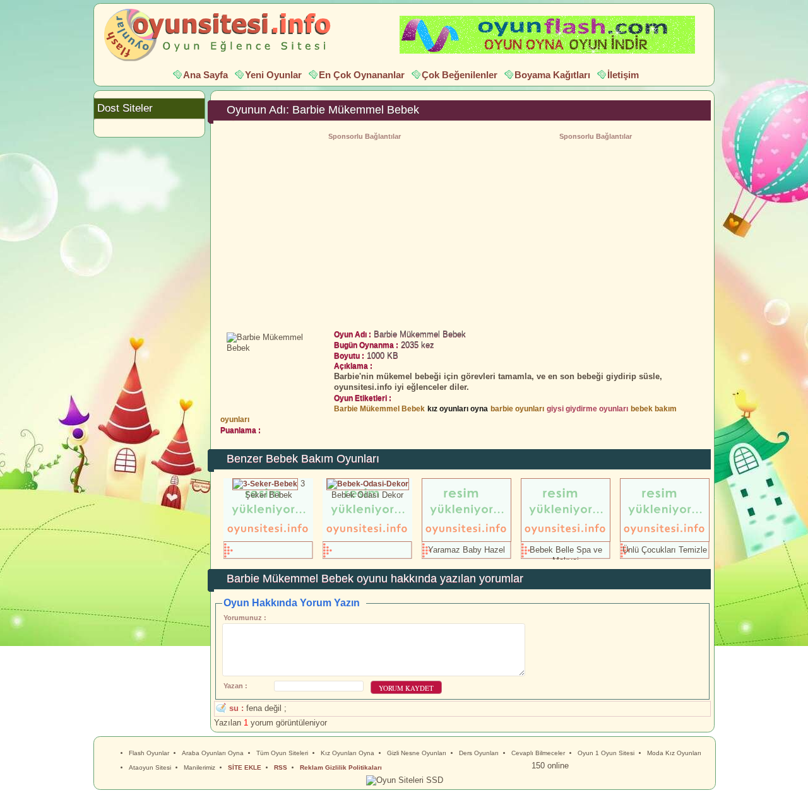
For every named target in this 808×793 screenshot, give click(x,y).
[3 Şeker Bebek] (265, 483)
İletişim (623, 74)
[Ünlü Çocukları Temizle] (665, 539)
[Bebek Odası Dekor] (367, 483)
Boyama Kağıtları (552, 74)
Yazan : (235, 686)
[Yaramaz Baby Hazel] (466, 539)
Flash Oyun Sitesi (223, 35)
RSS (280, 767)
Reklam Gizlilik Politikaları (341, 767)
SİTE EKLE (244, 767)
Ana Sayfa (205, 74)
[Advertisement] (595, 231)
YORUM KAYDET (406, 688)
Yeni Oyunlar (273, 74)
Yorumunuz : (244, 617)
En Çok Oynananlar (362, 74)
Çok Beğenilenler (459, 74)
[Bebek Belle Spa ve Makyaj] (565, 539)
